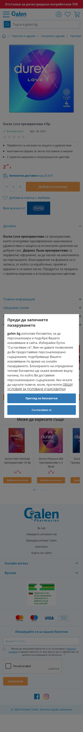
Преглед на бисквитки (41, 398)
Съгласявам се (42, 410)
